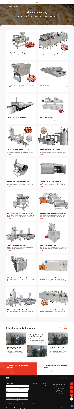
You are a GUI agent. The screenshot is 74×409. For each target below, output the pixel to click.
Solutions (35, 383)
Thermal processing (16, 6)
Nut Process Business (23, 403)
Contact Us (35, 388)
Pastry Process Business (31, 403)
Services (35, 385)
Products (10, 6)
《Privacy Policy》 (23, 398)
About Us (44, 385)
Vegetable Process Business (14, 403)
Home (7, 6)
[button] (4, 345)
